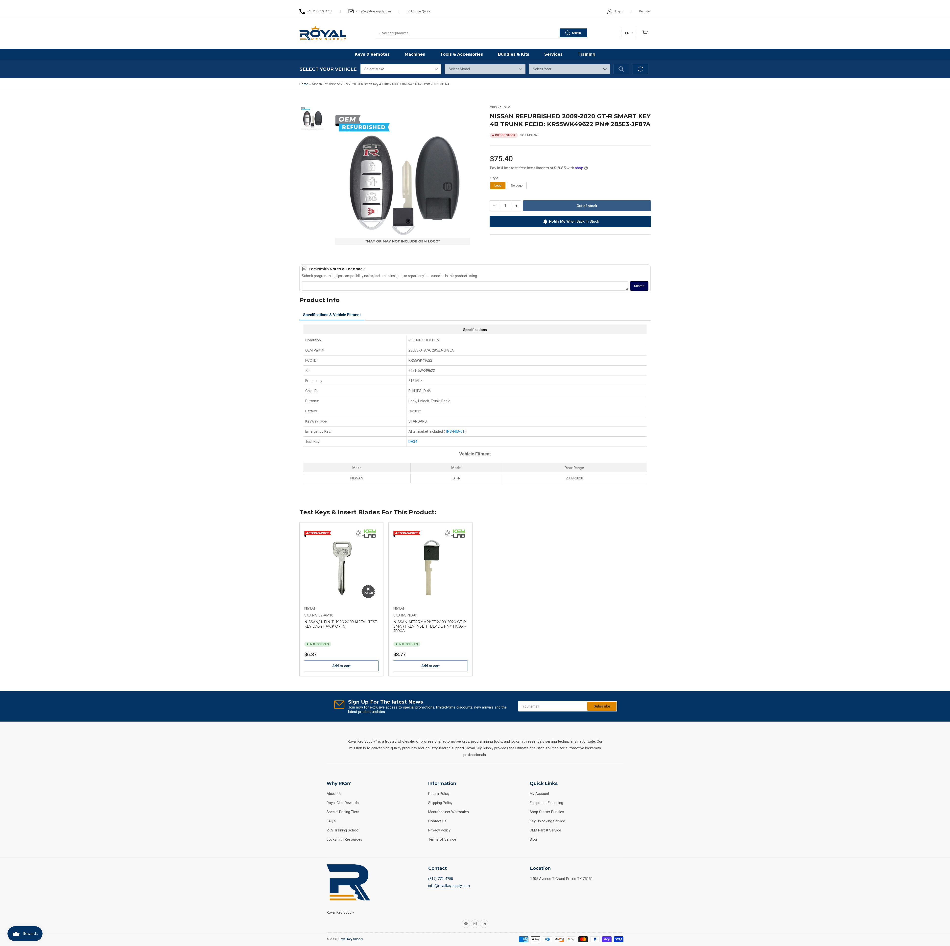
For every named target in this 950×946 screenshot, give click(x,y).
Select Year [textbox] (542, 69)
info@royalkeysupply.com (449, 885)
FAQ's (331, 821)
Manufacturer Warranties (448, 812)
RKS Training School (343, 830)
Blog (533, 839)
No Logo (516, 185)
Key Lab (310, 608)
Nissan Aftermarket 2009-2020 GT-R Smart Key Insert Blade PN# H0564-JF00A (429, 626)
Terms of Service (442, 839)
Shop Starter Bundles (547, 812)
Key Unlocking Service (547, 821)
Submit (639, 286)
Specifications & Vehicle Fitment (332, 314)
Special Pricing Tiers (343, 812)
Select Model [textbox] (459, 69)
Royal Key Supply (350, 939)
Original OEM (500, 107)
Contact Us (437, 821)
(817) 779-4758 (440, 878)
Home (303, 84)
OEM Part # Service (545, 830)
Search (576, 33)
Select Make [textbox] (374, 69)
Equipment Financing (546, 803)
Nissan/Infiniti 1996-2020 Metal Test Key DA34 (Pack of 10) (340, 624)
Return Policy (439, 793)
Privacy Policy (439, 830)
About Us (334, 793)
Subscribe (602, 706)
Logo (497, 185)
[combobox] (482, 33)
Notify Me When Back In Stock (574, 221)
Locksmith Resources (344, 839)
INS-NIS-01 (455, 431)
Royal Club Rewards (343, 803)
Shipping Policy (440, 803)
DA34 (412, 441)
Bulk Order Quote (418, 11)
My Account (539, 793)
